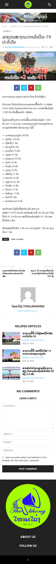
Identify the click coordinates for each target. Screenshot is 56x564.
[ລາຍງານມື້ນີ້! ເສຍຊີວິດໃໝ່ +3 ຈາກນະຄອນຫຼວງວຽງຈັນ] (11, 356)
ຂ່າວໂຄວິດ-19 (15, 26)
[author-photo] (28, 302)
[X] (24, 88)
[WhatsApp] (38, 88)
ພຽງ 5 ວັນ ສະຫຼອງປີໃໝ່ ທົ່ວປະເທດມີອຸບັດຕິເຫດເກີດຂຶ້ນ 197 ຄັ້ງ (42, 273)
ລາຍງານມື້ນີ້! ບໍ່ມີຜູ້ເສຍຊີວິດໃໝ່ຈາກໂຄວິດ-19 (37, 335)
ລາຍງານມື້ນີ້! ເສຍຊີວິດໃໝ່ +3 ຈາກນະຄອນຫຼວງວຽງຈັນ (36, 352)
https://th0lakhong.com (28, 310)
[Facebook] (17, 88)
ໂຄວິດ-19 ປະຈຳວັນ (17, 239)
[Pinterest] (31, 88)
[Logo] (28, 527)
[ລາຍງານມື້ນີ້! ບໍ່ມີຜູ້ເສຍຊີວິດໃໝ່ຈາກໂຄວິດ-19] (11, 338)
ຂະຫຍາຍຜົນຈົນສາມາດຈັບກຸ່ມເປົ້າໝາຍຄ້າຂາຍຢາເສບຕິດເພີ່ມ (13, 273)
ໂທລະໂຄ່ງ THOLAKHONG (15, 47)
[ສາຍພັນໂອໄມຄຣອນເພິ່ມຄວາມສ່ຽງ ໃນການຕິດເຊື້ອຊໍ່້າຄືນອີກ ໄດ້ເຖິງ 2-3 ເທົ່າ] (11, 373)
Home (4, 26)
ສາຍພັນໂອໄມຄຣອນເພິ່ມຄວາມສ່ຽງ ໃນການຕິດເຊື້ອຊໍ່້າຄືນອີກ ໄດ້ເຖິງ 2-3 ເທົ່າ (38, 371)
